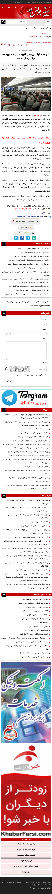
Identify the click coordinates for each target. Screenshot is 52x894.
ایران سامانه (35, 888)
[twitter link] (16, 238)
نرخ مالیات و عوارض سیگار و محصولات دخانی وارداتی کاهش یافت (29, 28)
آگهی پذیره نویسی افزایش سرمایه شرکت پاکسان (31, 537)
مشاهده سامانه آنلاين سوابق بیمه (36, 615)
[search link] (3, 22)
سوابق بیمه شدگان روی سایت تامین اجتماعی (33, 603)
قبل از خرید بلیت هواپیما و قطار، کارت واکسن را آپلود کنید (28, 260)
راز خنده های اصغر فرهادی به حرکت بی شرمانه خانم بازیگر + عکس (25, 638)
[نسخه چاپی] (2, 44)
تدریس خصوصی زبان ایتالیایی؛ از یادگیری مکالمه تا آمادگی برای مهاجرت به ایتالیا (26, 509)
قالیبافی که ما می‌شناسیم (39, 522)
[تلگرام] (26, 398)
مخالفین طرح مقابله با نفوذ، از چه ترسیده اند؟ (32, 525)
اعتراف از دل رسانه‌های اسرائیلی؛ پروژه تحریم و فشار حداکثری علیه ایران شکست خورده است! (25, 461)
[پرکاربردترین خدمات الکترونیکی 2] (26, 702)
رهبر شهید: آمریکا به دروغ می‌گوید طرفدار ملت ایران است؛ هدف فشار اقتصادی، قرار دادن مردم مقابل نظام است (26, 416)
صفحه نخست (47, 42)
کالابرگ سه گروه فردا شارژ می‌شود (36, 466)
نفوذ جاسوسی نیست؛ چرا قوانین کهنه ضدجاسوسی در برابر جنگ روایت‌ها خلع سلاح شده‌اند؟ (26, 557)
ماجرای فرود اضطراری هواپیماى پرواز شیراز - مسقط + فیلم (28, 264)
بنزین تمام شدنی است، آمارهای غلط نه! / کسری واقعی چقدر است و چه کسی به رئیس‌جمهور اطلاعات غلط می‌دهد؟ (25, 550)
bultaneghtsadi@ (23, 208)
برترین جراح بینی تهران (26, 844)
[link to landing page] (37, 11)
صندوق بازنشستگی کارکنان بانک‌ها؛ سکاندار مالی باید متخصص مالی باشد (25, 472)
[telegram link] (28, 238)
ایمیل (44, 329)
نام (45, 320)
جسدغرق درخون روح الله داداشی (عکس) (34, 653)
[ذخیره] (9, 45)
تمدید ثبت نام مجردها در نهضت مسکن (34, 252)
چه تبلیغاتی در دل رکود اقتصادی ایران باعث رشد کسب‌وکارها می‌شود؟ (27, 502)
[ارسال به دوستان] (5, 44)
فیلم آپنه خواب (26, 860)
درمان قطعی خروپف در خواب (26, 866)
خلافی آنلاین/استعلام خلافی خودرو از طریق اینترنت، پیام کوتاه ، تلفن (26, 647)
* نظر (44, 338)
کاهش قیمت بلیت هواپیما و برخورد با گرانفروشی (31, 248)
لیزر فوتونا (26, 872)
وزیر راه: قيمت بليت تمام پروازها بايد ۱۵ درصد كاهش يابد (28, 286)
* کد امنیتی (42, 362)
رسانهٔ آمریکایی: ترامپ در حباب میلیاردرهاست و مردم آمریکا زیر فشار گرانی (26, 564)
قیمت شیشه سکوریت (26, 849)
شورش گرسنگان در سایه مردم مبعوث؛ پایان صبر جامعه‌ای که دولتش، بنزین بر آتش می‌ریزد (27, 586)
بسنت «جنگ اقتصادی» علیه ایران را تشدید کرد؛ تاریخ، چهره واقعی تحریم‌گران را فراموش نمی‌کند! (25, 543)
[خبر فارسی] (26, 790)
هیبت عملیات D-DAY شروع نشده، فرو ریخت (33, 436)
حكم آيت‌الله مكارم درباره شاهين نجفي (35, 618)
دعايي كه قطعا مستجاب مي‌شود (37, 626)
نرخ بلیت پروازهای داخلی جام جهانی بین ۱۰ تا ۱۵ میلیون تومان (27, 294)
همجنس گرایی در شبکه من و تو (37, 607)
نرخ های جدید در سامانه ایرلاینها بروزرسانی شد (32, 290)
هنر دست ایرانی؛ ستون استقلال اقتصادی (34, 433)
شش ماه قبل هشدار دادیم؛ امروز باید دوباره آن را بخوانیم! (28, 455)
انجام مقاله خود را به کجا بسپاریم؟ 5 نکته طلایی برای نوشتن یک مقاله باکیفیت (26, 516)
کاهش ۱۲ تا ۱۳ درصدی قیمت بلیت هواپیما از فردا (31, 256)
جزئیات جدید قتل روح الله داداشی (36, 630)
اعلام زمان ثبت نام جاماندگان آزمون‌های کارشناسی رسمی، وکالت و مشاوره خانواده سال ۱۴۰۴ (26, 487)
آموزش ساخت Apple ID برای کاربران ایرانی (33, 634)
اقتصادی (38, 42)
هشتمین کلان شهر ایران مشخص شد (35, 599)
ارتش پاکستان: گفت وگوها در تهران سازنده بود (32, 570)
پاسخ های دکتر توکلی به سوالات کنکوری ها (33, 657)
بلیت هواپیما (21, 216)
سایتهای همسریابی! (41, 622)
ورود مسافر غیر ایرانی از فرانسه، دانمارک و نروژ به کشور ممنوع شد (25, 268)
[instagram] (21, 7)
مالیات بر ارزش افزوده (34, 216)
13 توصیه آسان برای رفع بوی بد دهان (35, 611)
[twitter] (8, 7)
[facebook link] (22, 238)
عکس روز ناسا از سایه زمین (38, 533)
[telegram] (15, 7)
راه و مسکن (30, 42)
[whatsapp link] (34, 238)
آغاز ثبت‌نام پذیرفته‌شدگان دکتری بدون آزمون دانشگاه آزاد (28, 477)
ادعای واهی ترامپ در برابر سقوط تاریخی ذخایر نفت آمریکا (28, 440)
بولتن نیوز (37, 115)
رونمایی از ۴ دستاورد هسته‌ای (38, 429)
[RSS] (2, 7)
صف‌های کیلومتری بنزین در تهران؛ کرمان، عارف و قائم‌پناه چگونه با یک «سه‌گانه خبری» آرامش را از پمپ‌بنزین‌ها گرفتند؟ (25, 446)
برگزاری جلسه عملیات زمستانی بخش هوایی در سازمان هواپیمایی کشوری (25, 273)
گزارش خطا (25, 227)
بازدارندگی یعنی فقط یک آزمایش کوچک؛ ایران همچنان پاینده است (25, 529)
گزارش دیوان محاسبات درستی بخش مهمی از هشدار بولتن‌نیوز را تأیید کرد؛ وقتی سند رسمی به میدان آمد (26, 423)
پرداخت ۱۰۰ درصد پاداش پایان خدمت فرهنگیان (32, 642)
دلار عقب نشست (42, 481)
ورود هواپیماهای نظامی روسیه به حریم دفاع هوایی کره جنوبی (27, 451)
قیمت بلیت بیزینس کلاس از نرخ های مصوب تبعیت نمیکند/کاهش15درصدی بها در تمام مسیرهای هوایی (25, 281)
